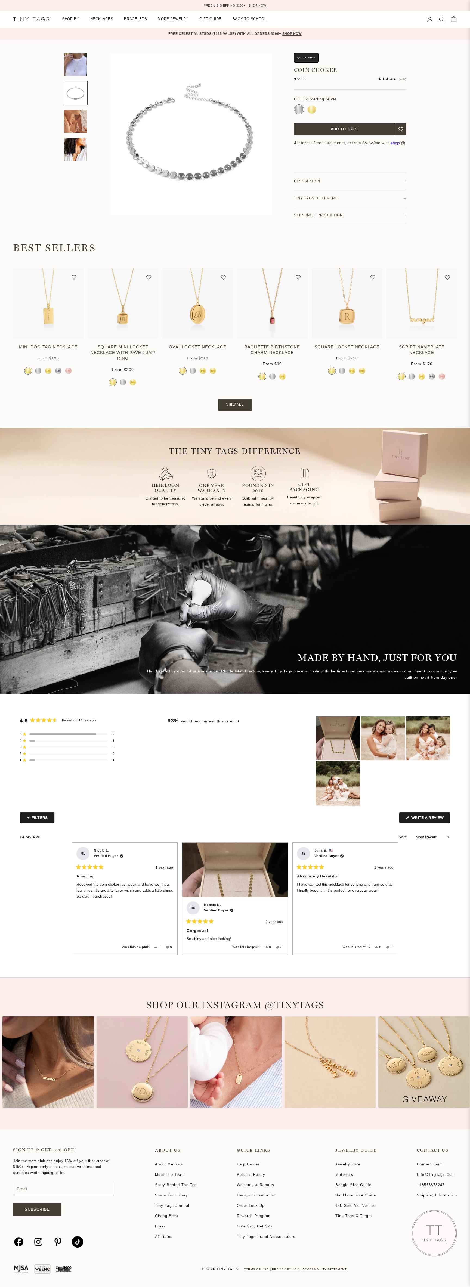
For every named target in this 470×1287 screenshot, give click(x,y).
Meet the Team (170, 1175)
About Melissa (169, 1164)
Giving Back (166, 1216)
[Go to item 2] (76, 65)
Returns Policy (251, 1175)
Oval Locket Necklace (197, 347)
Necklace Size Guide (355, 1195)
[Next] (391, 898)
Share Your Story (171, 1195)
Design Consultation (256, 1195)
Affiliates (164, 1237)
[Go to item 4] (76, 121)
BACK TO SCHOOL (250, 19)
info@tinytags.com (436, 1175)
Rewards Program (254, 1216)
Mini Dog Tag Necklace (48, 347)
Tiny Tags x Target (353, 1216)
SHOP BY (70, 19)
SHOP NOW (257, 5)
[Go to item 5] (76, 150)
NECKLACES (101, 19)
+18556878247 (431, 1185)
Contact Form (430, 1164)
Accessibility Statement (324, 1269)
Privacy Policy (285, 1269)
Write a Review (430, 819)
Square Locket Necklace (346, 347)
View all (235, 405)
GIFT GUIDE (210, 19)
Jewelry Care (347, 1164)
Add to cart (344, 129)
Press (160, 1226)
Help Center (248, 1164)
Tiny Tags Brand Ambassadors (266, 1237)
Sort (403, 837)
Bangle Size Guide (353, 1185)
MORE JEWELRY (173, 19)
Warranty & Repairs (255, 1185)
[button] (401, 129)
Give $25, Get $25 (254, 1226)
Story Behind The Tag (176, 1185)
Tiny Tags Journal (172, 1206)
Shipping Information (437, 1195)
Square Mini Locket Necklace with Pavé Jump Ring (123, 353)
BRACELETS (135, 19)
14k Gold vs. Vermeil (355, 1206)
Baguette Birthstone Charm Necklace (272, 350)
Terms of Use (256, 1269)
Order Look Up (251, 1206)
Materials (344, 1175)
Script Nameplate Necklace (422, 350)
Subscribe (37, 1209)
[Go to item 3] (76, 93)
